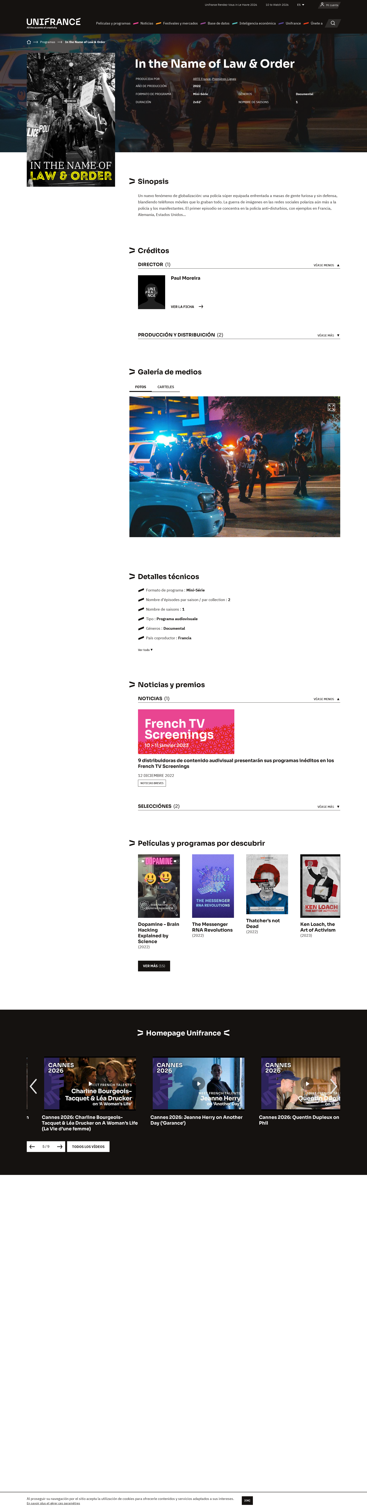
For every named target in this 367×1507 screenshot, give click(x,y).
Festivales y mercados (180, 23)
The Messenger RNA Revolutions (212, 927)
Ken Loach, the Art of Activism (318, 927)
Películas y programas (113, 23)
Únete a (317, 23)
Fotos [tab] (140, 387)
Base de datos (219, 23)
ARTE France (202, 79)
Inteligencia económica (258, 23)
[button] (331, 407)
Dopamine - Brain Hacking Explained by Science (158, 932)
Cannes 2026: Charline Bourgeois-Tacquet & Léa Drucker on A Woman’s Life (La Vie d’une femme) (75, 1123)
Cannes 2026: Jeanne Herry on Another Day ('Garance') (181, 1120)
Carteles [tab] (166, 387)
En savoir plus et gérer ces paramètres (53, 1503)
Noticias (146, 23)
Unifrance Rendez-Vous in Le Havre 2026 (231, 5)
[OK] (247, 1500)
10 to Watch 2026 (277, 5)
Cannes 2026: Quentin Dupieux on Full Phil (289, 1120)
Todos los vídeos (88, 1147)
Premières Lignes (224, 79)
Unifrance (293, 23)
